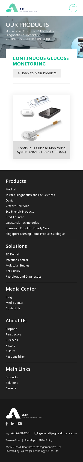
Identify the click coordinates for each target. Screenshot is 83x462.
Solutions (12, 383)
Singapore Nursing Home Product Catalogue (35, 234)
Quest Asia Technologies (22, 223)
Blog (9, 297)
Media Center (15, 303)
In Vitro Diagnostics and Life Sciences (30, 195)
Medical (11, 189)
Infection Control (17, 260)
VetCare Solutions (17, 206)
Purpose (11, 329)
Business (12, 340)
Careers (11, 388)
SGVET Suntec (15, 217)
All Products (27, 31)
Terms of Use (13, 440)
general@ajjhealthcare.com (58, 433)
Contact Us (13, 308)
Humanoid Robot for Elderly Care (27, 228)
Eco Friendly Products (20, 212)
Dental (10, 200)
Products (12, 377)
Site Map (29, 440)
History (10, 345)
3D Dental (12, 254)
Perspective (13, 334)
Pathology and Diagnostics (24, 277)
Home (10, 31)
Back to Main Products (39, 73)
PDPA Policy (45, 440)
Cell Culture (13, 271)
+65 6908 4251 (20, 433)
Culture (10, 351)
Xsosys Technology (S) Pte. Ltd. (42, 451)
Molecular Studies (18, 265)
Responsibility (15, 357)
